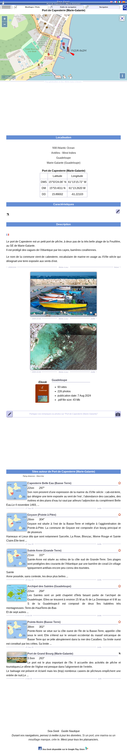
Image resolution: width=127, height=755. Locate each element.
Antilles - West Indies (63, 152)
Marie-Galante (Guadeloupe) (63, 162)
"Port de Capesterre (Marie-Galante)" (63, 414)
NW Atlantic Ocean (63, 147)
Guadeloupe (63, 157)
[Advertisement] (63, 107)
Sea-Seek (63, 1)
